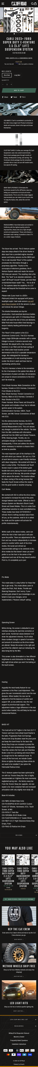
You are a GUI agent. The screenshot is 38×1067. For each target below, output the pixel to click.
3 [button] (18, 33)
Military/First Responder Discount (19, 1033)
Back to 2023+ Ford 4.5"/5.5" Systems (20, 899)
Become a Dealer (19, 1037)
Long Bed (17, 75)
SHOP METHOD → (19, 976)
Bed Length (6, 71)
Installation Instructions (19, 1044)
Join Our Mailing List (19, 1019)
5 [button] (22, 33)
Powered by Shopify (19, 1064)
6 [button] (24, 33)
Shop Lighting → (19, 1011)
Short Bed (7, 75)
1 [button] (14, 33)
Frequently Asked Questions (19, 1040)
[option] (19, 19)
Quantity (5, 80)
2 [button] (16, 33)
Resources (19, 1026)
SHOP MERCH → (19, 939)
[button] (8, 886)
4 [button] (20, 33)
